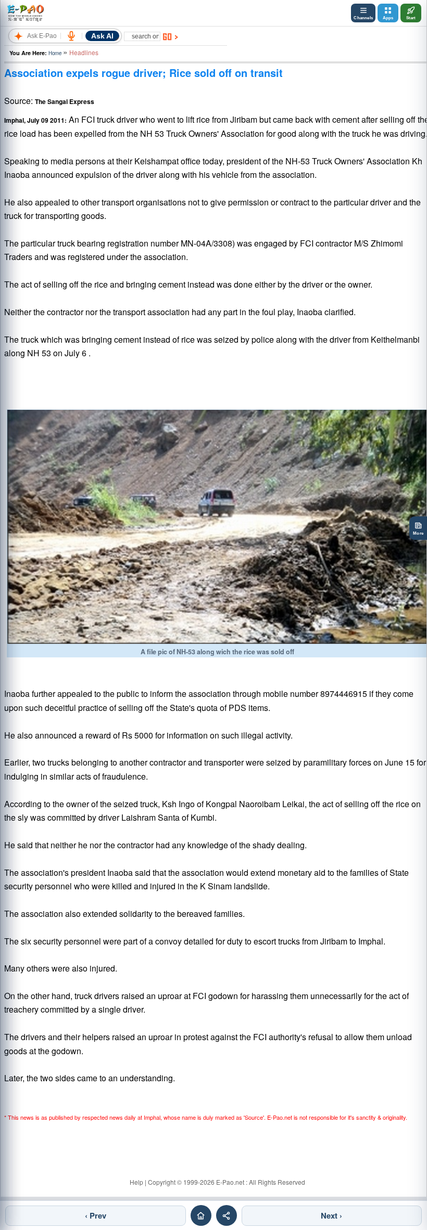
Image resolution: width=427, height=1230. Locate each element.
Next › (331, 1215)
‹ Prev (95, 1215)
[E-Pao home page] (201, 1215)
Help (136, 1181)
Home (54, 53)
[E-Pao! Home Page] (25, 13)
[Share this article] (226, 1215)
